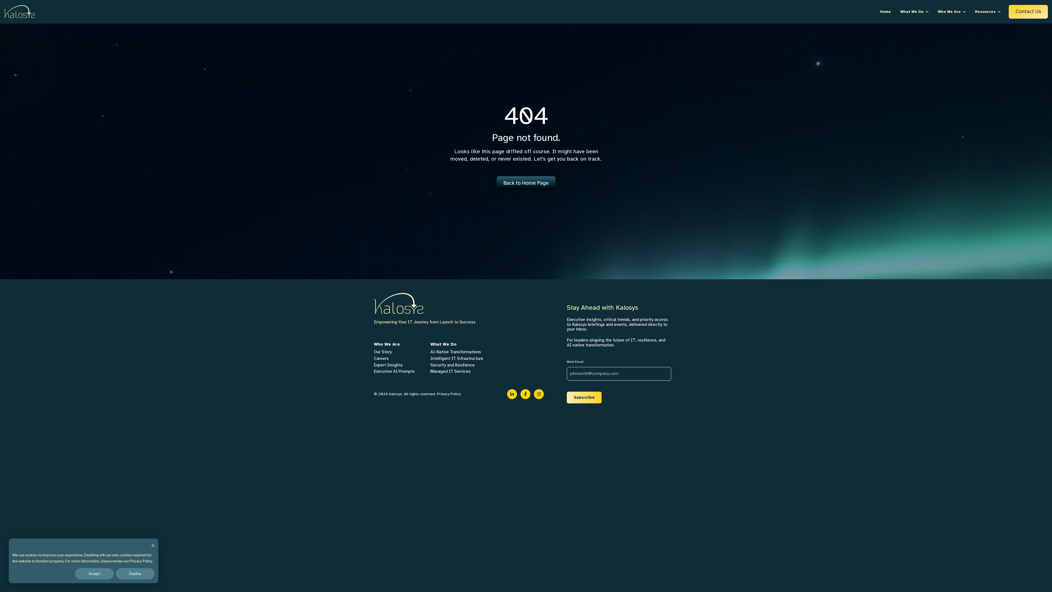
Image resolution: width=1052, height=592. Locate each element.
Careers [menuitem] (381, 358)
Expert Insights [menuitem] (388, 365)
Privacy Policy (141, 561)
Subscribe (584, 397)
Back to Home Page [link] (526, 183)
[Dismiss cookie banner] (153, 545)
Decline (135, 573)
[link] (19, 11)
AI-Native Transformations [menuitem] (455, 352)
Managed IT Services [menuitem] (450, 371)
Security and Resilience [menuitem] (452, 365)
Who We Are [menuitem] (387, 344)
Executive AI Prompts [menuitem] (394, 371)
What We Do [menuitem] (443, 344)
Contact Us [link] (1028, 11)
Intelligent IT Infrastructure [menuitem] (456, 358)
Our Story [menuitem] (383, 352)
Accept (94, 573)
